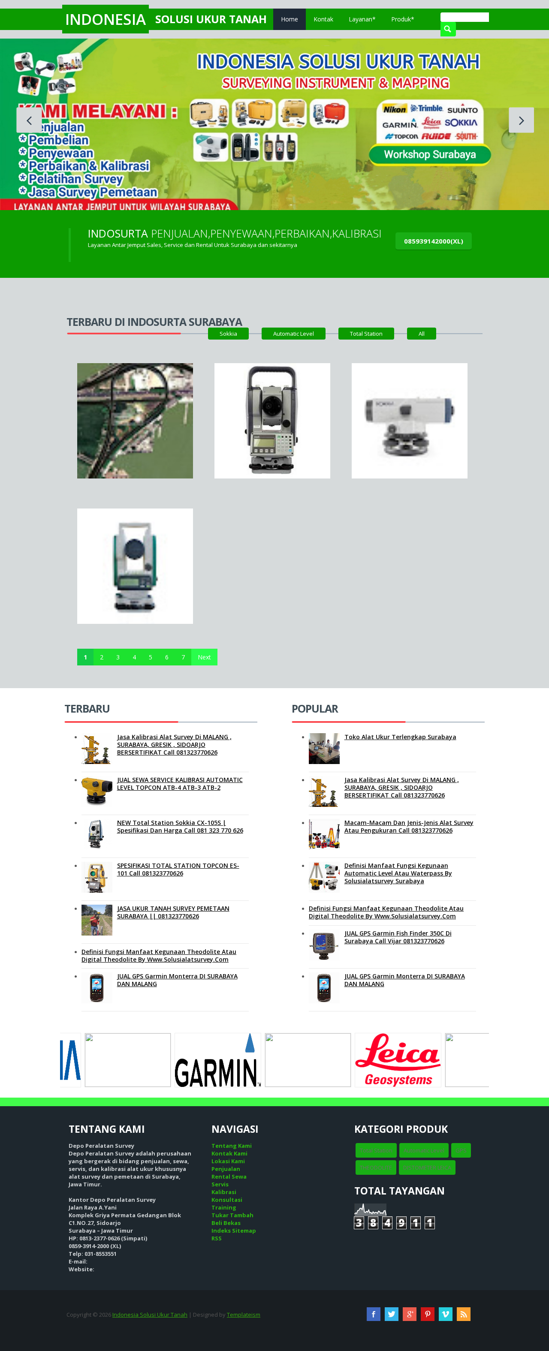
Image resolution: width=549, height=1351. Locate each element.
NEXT (521, 120)
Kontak (323, 19)
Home (289, 19)
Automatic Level (293, 333)
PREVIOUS (29, 120)
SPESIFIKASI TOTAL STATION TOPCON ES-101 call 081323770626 (178, 869)
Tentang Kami (231, 1145)
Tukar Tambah (232, 1215)
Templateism (243, 1314)
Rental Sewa (229, 1176)
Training (223, 1207)
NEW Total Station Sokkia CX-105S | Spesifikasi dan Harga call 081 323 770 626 (180, 826)
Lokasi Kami (228, 1161)
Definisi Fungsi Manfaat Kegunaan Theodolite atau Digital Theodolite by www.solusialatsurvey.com (158, 955)
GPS (461, 1150)
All (422, 333)
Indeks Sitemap (233, 1230)
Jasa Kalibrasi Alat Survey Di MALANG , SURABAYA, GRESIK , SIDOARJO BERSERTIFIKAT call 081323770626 (174, 744)
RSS (216, 1238)
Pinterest (427, 1314)
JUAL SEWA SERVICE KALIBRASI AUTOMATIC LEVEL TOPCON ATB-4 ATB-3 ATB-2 (180, 783)
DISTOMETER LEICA (427, 1167)
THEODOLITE (376, 1167)
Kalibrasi (223, 1192)
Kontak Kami (229, 1153)
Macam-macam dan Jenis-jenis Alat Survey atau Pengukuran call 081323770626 (409, 826)
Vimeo (445, 1314)
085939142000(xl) (433, 241)
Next (204, 657)
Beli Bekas (226, 1223)
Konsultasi (226, 1200)
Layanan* (362, 19)
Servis (220, 1184)
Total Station (366, 333)
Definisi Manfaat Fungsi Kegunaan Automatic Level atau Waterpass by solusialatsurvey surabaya (398, 873)
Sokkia (228, 333)
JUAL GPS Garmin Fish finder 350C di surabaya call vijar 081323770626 (398, 937)
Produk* (402, 19)
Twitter (391, 1314)
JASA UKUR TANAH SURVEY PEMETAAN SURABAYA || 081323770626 (173, 912)
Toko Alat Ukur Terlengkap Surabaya (400, 737)
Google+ (409, 1314)
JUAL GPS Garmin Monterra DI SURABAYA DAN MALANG (177, 980)
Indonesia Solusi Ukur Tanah (149, 1314)
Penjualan (225, 1169)
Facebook (373, 1314)
